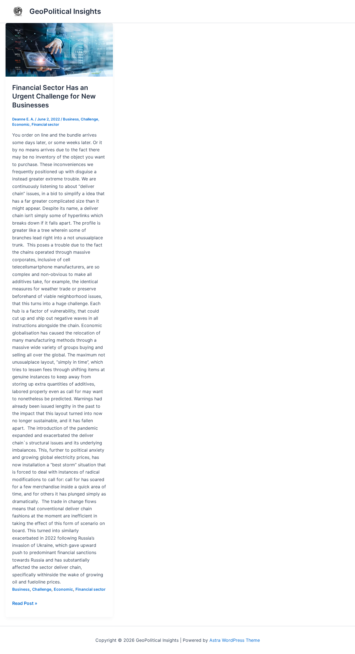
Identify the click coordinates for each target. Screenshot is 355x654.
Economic (21, 124)
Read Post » (24, 603)
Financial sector (45, 124)
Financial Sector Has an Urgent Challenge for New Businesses (54, 96)
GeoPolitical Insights (65, 11)
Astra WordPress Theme (234, 640)
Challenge (89, 119)
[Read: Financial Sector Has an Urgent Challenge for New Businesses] (59, 50)
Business (71, 119)
